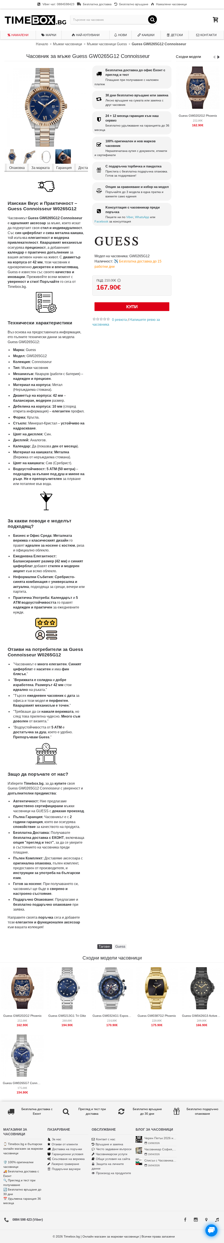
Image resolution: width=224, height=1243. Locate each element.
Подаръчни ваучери (66, 1169)
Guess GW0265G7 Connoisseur (23, 1083)
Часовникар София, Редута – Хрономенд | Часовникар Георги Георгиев (160, 1149)
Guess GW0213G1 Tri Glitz (67, 1015)
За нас (56, 1139)
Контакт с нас (105, 1139)
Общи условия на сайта (113, 1159)
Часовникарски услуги (111, 1154)
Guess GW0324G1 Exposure (113, 1015)
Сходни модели (188, 57)
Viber (129, 217)
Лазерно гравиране (65, 1164)
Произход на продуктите (113, 1173)
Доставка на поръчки (67, 1149)
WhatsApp (142, 217)
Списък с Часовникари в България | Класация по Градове (160, 1160)
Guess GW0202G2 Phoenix (198, 115)
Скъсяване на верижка (68, 1159)
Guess (120, 946)
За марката (40, 168)
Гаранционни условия (67, 1154)
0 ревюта (119, 320)
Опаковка (17, 168)
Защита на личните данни (108, 1166)
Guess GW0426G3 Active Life (202, 1015)
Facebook (101, 221)
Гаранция (64, 168)
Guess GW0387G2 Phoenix (157, 1015)
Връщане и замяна (109, 1144)
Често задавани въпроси (113, 1149)
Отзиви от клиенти (65, 1144)
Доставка (85, 168)
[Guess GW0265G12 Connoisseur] (46, 107)
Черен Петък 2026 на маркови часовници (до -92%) (160, 1138)
